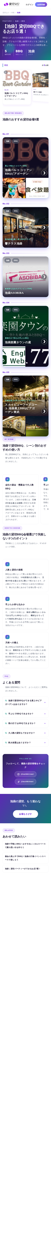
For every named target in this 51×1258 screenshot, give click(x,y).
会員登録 (41, 4)
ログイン (29, 4)
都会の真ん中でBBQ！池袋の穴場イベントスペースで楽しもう (25, 858)
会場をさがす (25, 814)
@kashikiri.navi (27, 774)
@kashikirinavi (27, 781)
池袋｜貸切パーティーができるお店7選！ (23, 869)
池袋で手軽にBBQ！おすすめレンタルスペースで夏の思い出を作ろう (25, 845)
